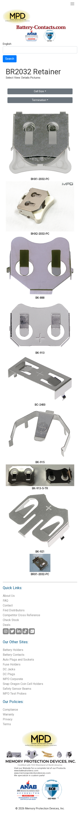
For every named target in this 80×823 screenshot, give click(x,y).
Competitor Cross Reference (21, 615)
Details (25, 77)
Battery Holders (13, 650)
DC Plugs (9, 674)
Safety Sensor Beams (17, 688)
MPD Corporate (13, 679)
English (7, 44)
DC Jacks (9, 669)
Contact (8, 605)
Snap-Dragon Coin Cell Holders (23, 684)
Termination (39, 100)
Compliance (10, 709)
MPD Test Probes (14, 693)
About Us (9, 596)
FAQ (5, 600)
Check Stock (11, 620)
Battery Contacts (13, 654)
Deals (6, 625)
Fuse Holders (11, 664)
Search (9, 58)
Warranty (8, 714)
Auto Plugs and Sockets (18, 659)
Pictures (35, 77)
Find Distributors (14, 610)
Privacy (7, 719)
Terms (7, 724)
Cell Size (39, 91)
